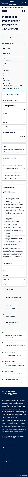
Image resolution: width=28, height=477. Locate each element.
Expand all (22, 109)
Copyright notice (7, 461)
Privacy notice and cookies (10, 468)
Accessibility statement (9, 447)
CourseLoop (24, 475)
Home (2, 7)
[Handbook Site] (10, 393)
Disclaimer (6, 454)
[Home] (4, 3)
